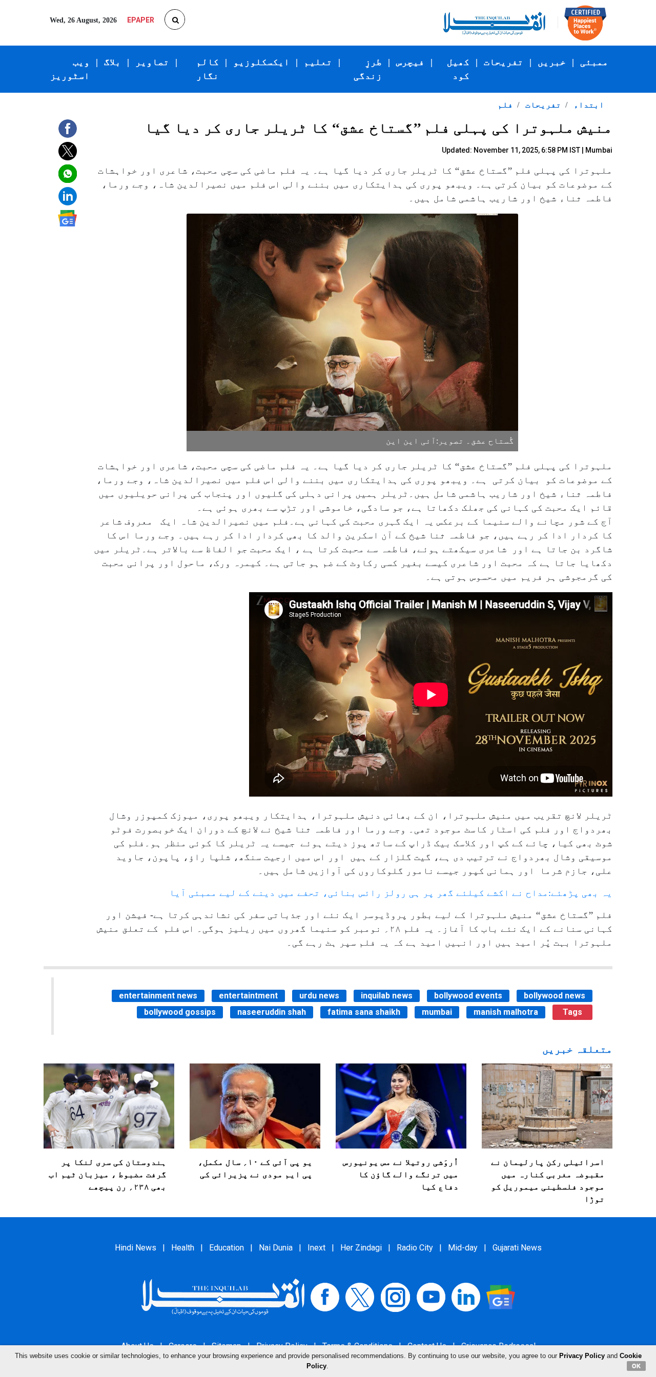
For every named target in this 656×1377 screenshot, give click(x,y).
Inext (316, 1248)
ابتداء (587, 104)
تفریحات (503, 62)
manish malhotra (506, 1012)
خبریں (552, 62)
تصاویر (152, 62)
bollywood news (554, 995)
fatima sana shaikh (363, 1012)
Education (226, 1248)
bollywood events (468, 995)
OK (636, 1366)
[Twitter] (359, 1296)
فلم (505, 104)
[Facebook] (325, 1296)
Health (182, 1248)
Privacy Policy (582, 1356)
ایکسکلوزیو (261, 62)
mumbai (437, 1012)
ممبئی (594, 62)
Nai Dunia (276, 1248)
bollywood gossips (180, 1012)
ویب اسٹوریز (70, 69)
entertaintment (248, 995)
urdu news (319, 995)
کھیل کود (458, 69)
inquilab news (387, 995)
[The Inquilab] (222, 1296)
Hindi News (135, 1248)
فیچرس (410, 62)
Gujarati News (517, 1248)
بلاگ (112, 62)
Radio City (415, 1248)
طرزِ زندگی (368, 69)
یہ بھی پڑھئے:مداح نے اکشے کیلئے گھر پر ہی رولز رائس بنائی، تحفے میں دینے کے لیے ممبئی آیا (390, 893)
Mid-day (463, 1248)
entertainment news (158, 995)
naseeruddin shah (271, 1012)
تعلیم (318, 62)
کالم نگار (207, 69)
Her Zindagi (361, 1248)
